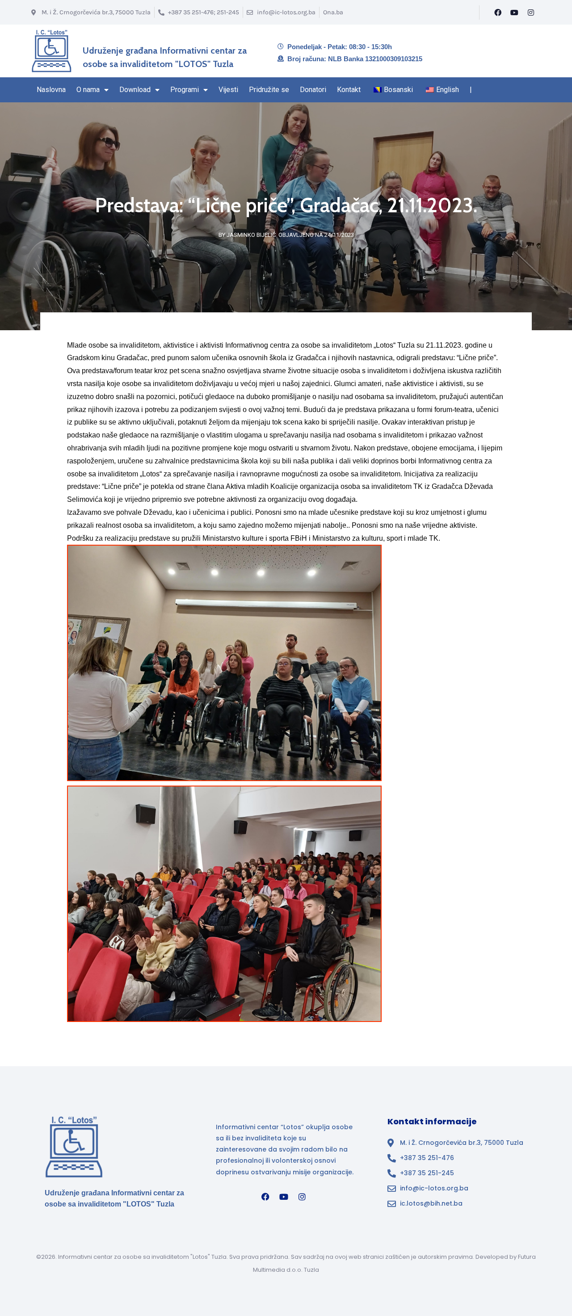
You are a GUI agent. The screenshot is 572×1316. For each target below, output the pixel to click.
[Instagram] (531, 12)
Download (135, 89)
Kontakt (349, 89)
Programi (184, 89)
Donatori (313, 89)
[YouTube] (514, 12)
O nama (88, 89)
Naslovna (51, 89)
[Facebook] (498, 12)
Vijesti (228, 89)
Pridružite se (269, 89)
